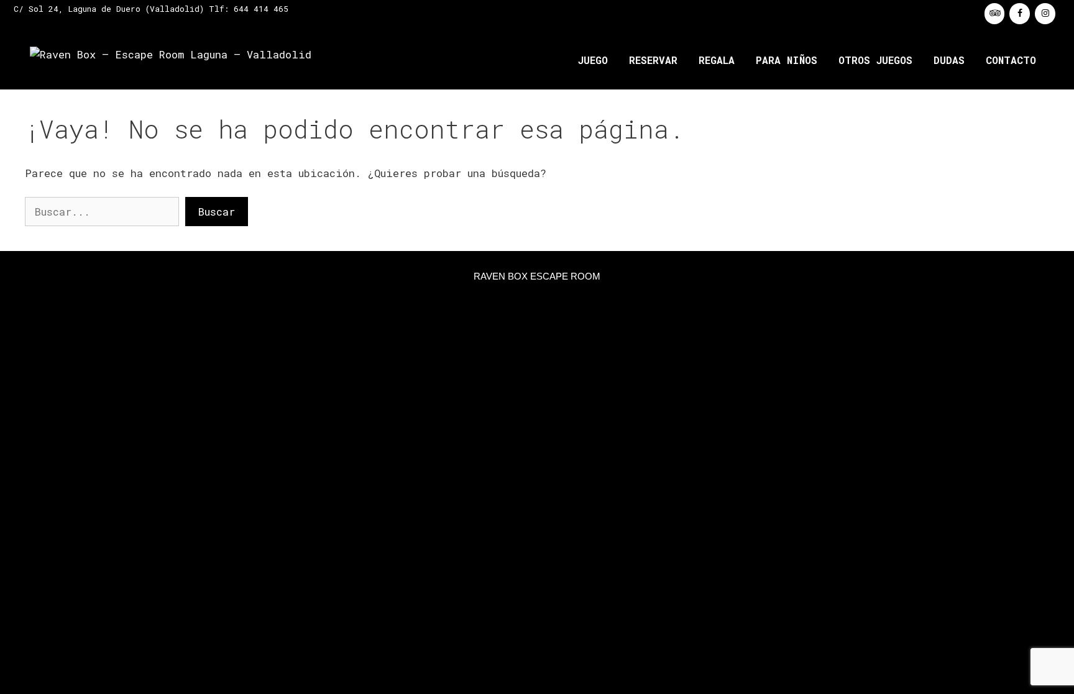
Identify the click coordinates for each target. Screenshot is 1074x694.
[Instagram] (1045, 13)
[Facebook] (1019, 13)
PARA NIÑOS (786, 59)
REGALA (717, 59)
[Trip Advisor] (994, 13)
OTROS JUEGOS (875, 59)
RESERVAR (653, 59)
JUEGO (593, 59)
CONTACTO (1011, 59)
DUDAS (949, 59)
